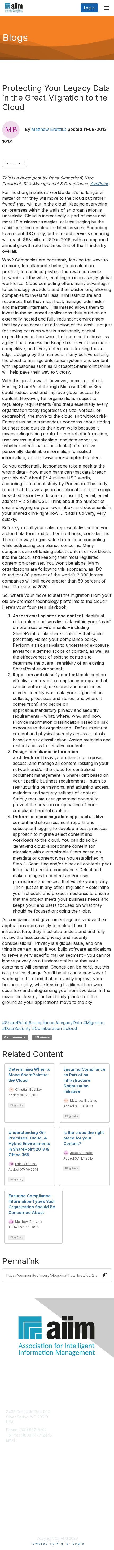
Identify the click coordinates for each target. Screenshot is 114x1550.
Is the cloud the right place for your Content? (83, 1138)
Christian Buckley (28, 1089)
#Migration (94, 1022)
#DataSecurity (16, 1028)
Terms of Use (18, 1525)
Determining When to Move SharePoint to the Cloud (29, 1075)
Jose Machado (81, 1153)
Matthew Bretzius (49, 129)
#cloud (70, 1028)
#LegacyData (69, 1022)
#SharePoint (14, 1022)
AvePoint (99, 183)
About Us (14, 1520)
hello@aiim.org (29, 1440)
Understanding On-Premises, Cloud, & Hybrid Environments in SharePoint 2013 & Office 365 (29, 1143)
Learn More (16, 1485)
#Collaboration (47, 1028)
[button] (105, 1275)
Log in (89, 8)
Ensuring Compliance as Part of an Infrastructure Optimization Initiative (84, 1080)
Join (10, 1475)
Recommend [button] (15, 163)
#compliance (41, 1022)
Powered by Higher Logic (57, 1544)
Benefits (13, 1480)
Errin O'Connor (26, 1164)
